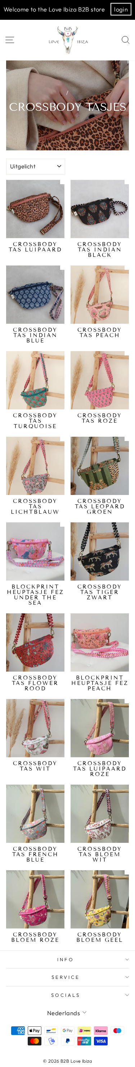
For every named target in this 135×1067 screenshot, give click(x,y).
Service (65, 977)
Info (65, 959)
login (121, 9)
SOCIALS (65, 995)
